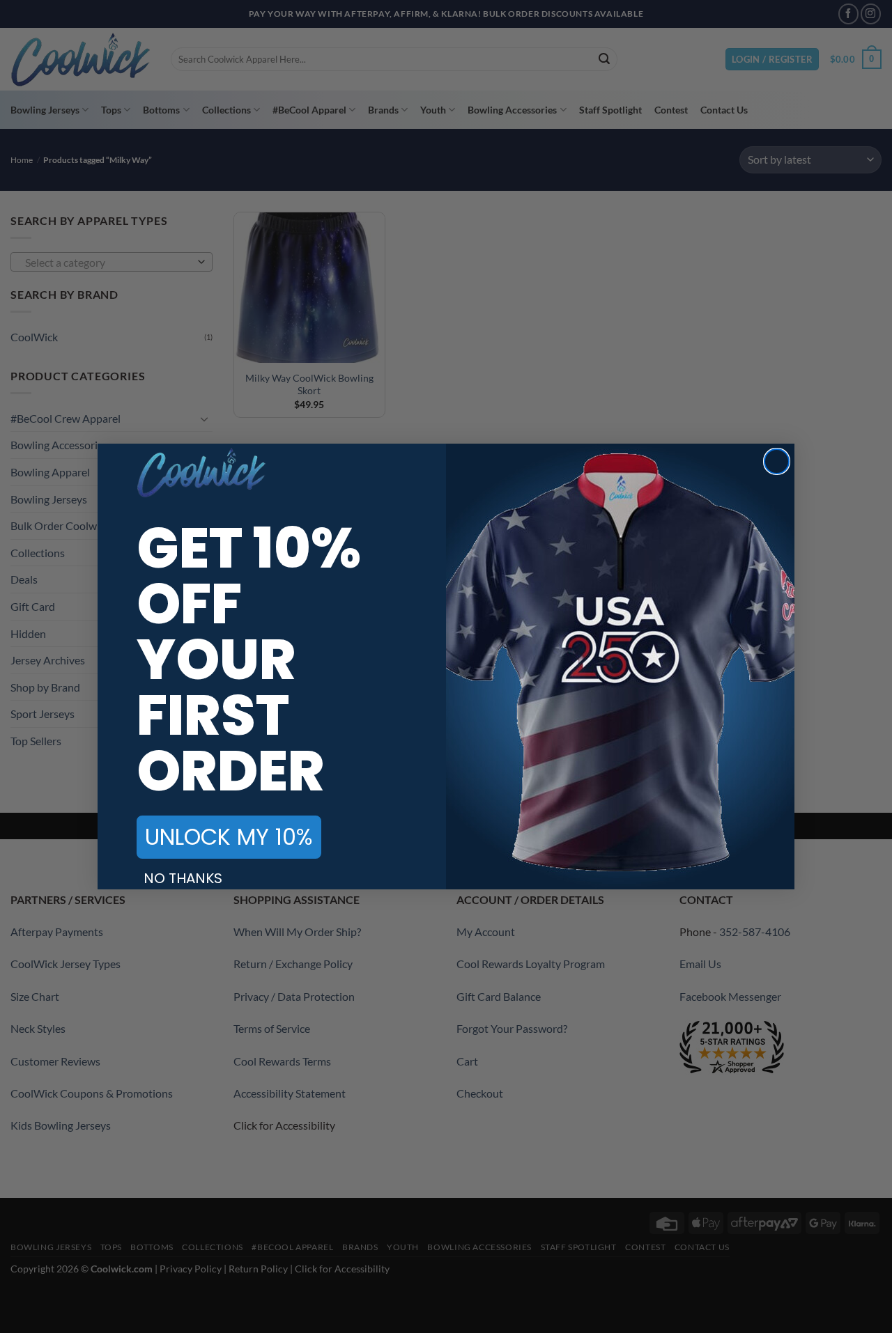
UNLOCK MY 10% (229, 836)
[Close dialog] (776, 461)
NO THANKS (183, 878)
